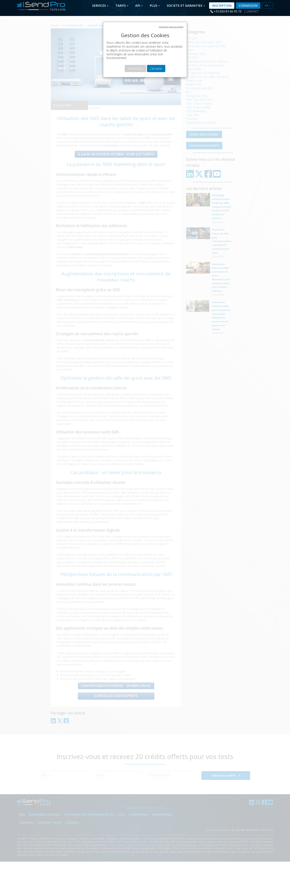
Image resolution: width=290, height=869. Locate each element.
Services (99, 6)
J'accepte (156, 68)
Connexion (248, 6)
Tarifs (121, 6)
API (138, 6)
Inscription (222, 6)
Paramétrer (135, 68)
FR (267, 6)
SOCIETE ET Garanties (185, 6)
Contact (252, 11)
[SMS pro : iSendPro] (39, 5)
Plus (154, 6)
